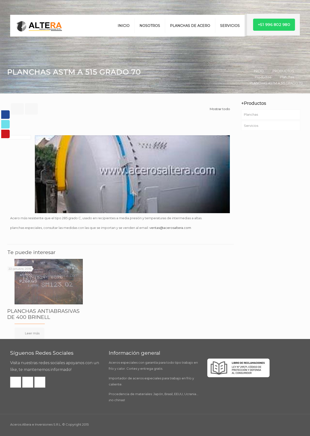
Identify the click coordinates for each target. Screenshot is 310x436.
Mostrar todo (220, 109)
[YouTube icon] (293, 424)
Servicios (251, 126)
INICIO (259, 71)
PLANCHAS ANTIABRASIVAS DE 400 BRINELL (43, 314)
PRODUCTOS (283, 71)
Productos (263, 77)
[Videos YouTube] (5, 134)
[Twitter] (5, 124)
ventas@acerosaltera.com (170, 228)
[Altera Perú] (39, 26)
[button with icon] (15, 382)
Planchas (287, 77)
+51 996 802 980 (274, 24)
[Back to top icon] (287, 426)
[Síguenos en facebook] (5, 114)
